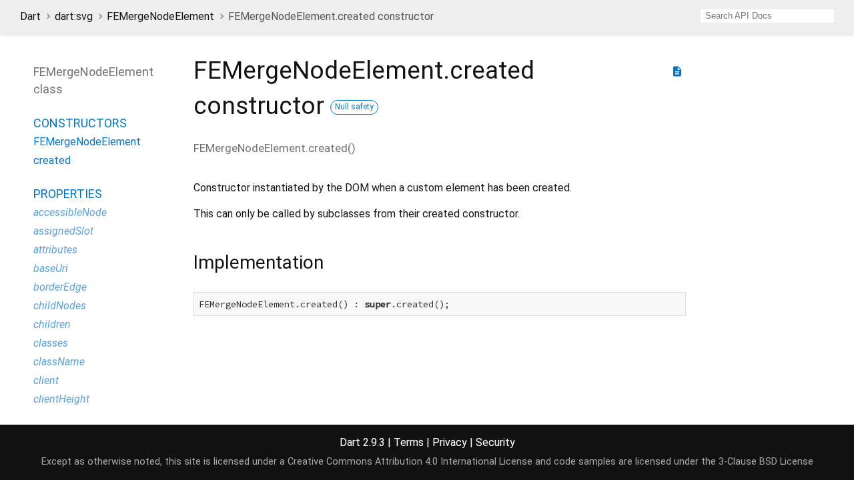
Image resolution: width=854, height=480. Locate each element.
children (52, 324)
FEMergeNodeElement (160, 16)
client (46, 380)
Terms (409, 442)
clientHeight (61, 399)
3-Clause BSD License (766, 461)
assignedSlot (63, 231)
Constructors (80, 123)
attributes (55, 249)
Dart (30, 16)
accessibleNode (70, 212)
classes (50, 343)
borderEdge (60, 287)
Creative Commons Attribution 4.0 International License (410, 461)
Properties (67, 194)
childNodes (59, 305)
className (59, 361)
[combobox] (767, 16)
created (52, 160)
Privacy (449, 442)
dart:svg (74, 16)
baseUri (50, 268)
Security (495, 442)
